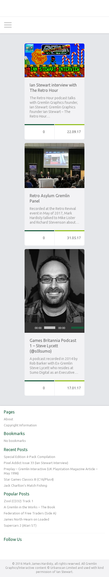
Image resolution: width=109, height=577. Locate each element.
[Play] (31, 327)
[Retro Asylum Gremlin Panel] (54, 145)
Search (20, 25)
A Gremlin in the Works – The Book (29, 507)
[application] (54, 328)
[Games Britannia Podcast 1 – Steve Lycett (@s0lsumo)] (54, 251)
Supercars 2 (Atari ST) (20, 525)
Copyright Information (20, 425)
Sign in (89, 25)
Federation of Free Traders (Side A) (30, 513)
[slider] (76, 327)
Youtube (18, 550)
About (8, 419)
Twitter (8, 550)
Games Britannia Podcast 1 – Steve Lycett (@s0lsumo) (53, 345)
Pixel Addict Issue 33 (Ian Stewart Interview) (36, 463)
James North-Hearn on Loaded (26, 519)
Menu (101, 25)
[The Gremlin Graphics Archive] (54, 8)
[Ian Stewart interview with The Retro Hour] (54, 46)
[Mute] (69, 327)
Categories (8, 25)
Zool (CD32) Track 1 (18, 501)
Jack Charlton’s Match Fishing (25, 485)
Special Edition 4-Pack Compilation (29, 456)
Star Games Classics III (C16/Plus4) (29, 479)
